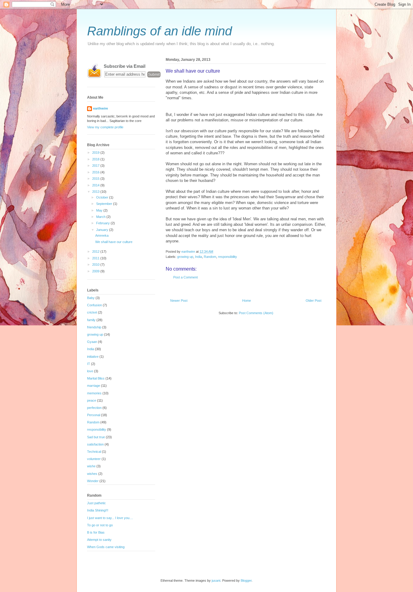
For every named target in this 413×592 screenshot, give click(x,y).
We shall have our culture (113, 242)
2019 (96, 152)
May (99, 210)
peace (91, 400)
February (103, 223)
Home (246, 300)
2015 (96, 178)
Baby (91, 298)
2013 (96, 191)
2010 (96, 264)
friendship (94, 327)
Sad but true (96, 437)
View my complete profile (105, 127)
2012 (96, 251)
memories (94, 393)
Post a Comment (185, 277)
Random (210, 256)
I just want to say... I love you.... (110, 518)
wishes (92, 473)
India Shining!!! (97, 510)
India (198, 256)
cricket (92, 312)
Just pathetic (96, 503)
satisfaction (95, 444)
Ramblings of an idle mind (159, 31)
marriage (93, 385)
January (102, 230)
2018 (96, 159)
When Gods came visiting (106, 547)
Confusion (94, 305)
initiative (93, 356)
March (101, 217)
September (104, 204)
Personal (93, 415)
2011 (96, 258)
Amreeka (102, 235)
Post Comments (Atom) (256, 313)
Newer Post (178, 300)
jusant (216, 580)
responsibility (227, 256)
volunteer (94, 459)
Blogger (246, 580)
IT (88, 364)
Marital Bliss (96, 378)
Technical (94, 451)
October (102, 197)
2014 (96, 185)
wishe (91, 466)
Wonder (93, 481)
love (90, 371)
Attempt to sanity (99, 539)
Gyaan (92, 342)
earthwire (100, 108)
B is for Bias (96, 532)
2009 (96, 271)
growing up (185, 256)
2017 (96, 165)
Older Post (313, 300)
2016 (96, 172)
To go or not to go (100, 525)
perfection (94, 407)
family (91, 320)
